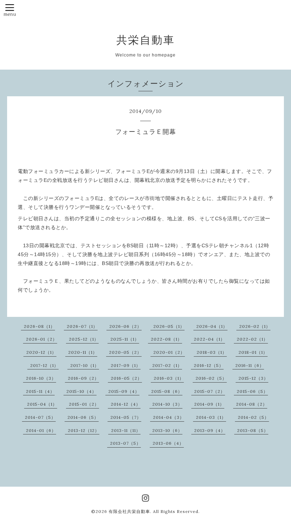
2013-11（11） (126, 430)
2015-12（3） (253, 378)
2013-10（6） (167, 430)
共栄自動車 (145, 40)
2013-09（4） (209, 430)
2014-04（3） (168, 417)
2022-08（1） (166, 339)
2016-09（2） (83, 378)
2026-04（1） (211, 326)
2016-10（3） (41, 378)
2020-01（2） (169, 352)
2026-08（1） (39, 326)
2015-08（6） (166, 391)
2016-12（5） (209, 365)
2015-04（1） (42, 404)
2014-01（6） (41, 430)
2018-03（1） (212, 352)
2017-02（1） (167, 365)
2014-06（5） (83, 417)
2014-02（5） (253, 417)
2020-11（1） (82, 352)
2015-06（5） (252, 391)
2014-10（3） (167, 404)
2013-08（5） (252, 430)
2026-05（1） (169, 326)
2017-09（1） (126, 365)
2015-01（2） (84, 404)
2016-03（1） (169, 378)
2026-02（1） (254, 326)
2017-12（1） (44, 365)
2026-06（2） (125, 326)
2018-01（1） (253, 352)
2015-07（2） (209, 391)
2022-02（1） (252, 339)
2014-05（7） (125, 417)
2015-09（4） (123, 391)
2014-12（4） (126, 404)
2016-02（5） (211, 378)
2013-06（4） (168, 443)
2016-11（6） (249, 365)
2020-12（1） (41, 352)
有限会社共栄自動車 (129, 511)
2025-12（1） (84, 339)
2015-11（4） (40, 391)
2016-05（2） (126, 378)
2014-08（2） (251, 404)
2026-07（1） (82, 326)
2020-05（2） (125, 352)
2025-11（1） (124, 339)
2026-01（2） (41, 339)
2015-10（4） (81, 391)
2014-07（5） (40, 417)
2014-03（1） (211, 417)
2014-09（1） (209, 404)
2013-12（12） (83, 430)
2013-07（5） (125, 443)
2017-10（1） (84, 365)
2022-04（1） (209, 339)
